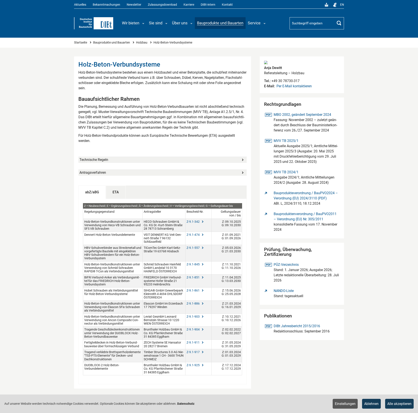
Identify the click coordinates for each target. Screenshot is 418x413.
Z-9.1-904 (193, 329)
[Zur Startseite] (93, 23)
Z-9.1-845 (193, 264)
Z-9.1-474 (193, 234)
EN (342, 5)
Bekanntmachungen (106, 5)
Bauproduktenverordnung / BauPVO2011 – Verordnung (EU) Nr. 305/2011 (305, 216)
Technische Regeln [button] (93, 160)
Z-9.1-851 (193, 277)
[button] (133, 23)
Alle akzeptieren (399, 404)
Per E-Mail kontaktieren (294, 86)
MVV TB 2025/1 (285, 140)
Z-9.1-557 (193, 247)
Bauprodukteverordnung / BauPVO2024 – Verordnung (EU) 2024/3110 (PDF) (306, 195)
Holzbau (142, 42)
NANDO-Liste (284, 291)
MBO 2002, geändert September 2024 (302, 114)
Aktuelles (80, 5)
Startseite (81, 42)
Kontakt (227, 5)
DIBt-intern (208, 5)
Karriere (189, 5)
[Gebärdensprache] (335, 5)
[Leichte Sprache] (327, 5)
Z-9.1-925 (193, 365)
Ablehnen (371, 404)
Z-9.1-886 (193, 303)
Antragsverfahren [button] (92, 172)
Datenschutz (185, 403)
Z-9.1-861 (193, 290)
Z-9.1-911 (193, 342)
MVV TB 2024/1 (285, 172)
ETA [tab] (116, 192)
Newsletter (134, 5)
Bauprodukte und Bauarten (112, 42)
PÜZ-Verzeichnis (286, 264)
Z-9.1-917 (193, 352)
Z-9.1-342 (193, 221)
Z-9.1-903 (193, 316)
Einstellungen (345, 404)
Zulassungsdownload (162, 5)
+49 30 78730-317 (285, 81)
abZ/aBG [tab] (92, 192)
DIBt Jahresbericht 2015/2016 (296, 326)
